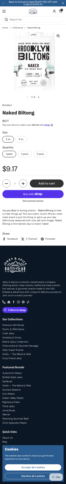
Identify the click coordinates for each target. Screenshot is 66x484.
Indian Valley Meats (12, 398)
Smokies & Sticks (11, 337)
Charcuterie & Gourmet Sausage (20, 345)
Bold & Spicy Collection (15, 341)
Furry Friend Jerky (12, 358)
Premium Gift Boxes (13, 325)
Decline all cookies (33, 476)
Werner (6, 414)
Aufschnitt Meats (12, 373)
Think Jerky (8, 406)
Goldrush (7, 381)
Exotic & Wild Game (13, 329)
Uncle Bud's (8, 410)
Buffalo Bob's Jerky (12, 377)
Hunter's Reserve (11, 389)
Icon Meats (8, 393)
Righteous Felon (11, 402)
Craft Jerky (8, 333)
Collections (17, 27)
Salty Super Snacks (12, 350)
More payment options (33, 200)
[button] (60, 11)
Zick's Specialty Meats (14, 422)
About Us (7, 437)
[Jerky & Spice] (33, 11)
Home (5, 27)
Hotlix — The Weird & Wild (16, 354)
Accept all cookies (33, 467)
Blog (4, 441)
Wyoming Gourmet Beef (15, 418)
